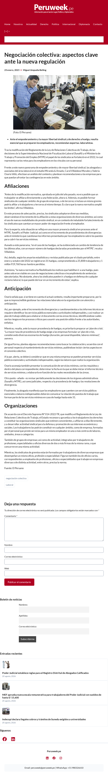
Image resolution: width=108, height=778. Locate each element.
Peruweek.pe (54, 751)
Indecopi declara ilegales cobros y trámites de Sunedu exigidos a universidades (44, 719)
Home (7, 24)
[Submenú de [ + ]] (9, 31)
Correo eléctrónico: (28, 626)
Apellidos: (23, 615)
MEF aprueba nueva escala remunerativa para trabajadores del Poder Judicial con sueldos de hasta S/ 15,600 (51, 696)
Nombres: (23, 604)
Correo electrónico (13, 556)
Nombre (8, 545)
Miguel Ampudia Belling (34, 70)
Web (6, 568)
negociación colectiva (16, 478)
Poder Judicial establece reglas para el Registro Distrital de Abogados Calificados (45, 673)
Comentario (10, 516)
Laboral (9, 484)
